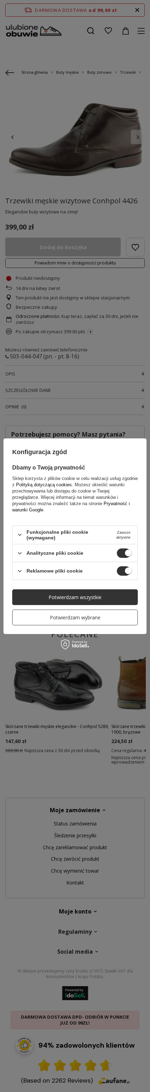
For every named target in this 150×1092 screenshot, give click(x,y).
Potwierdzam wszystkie (75, 597)
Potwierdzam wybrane (75, 617)
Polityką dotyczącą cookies (44, 484)
